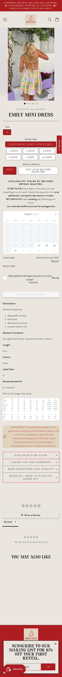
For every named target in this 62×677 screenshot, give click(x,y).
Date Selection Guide (31, 455)
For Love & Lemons (30, 109)
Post (9, 169)
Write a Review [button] (32, 515)
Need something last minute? (31, 469)
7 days (30, 157)
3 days (14, 151)
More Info (33, 282)
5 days (47, 151)
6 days (13, 157)
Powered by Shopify (31, 674)
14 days (47, 157)
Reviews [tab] (8, 522)
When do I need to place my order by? (31, 477)
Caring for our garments (31, 462)
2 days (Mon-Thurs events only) (31, 144)
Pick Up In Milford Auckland (38, 170)
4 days (30, 151)
